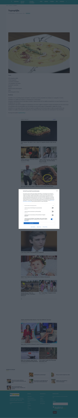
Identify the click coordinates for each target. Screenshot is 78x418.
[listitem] (39, 205)
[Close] (57, 191)
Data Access (39, 226)
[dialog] (39, 209)
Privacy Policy (45, 226)
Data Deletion (33, 226)
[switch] (52, 208)
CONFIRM (31, 223)
